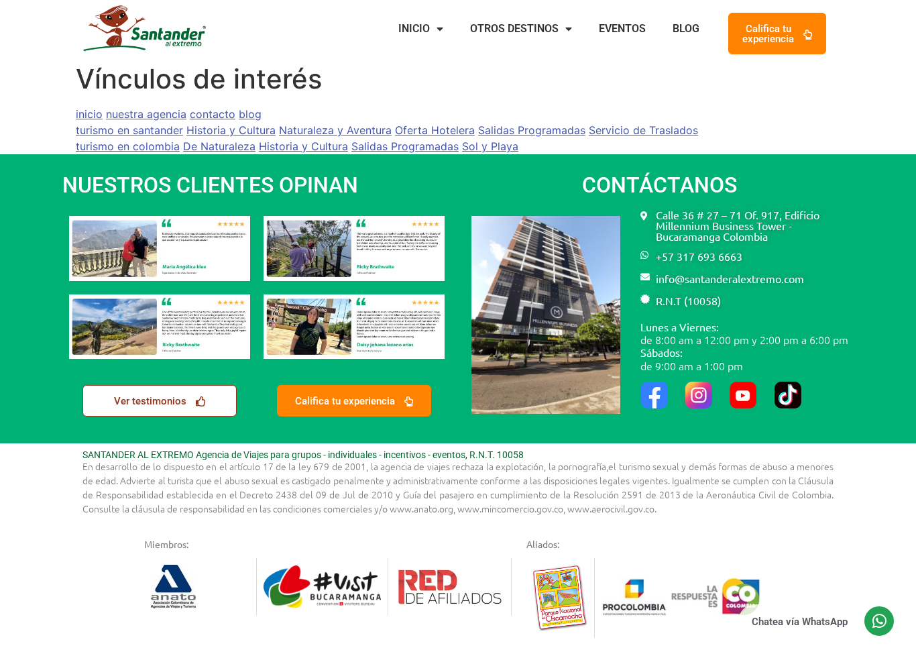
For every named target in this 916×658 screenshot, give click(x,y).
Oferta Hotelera (435, 130)
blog (250, 114)
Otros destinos (514, 28)
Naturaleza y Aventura (335, 130)
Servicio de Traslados (643, 130)
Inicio (414, 28)
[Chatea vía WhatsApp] (879, 621)
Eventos (622, 28)
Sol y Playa (490, 146)
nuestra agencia (146, 114)
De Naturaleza (219, 146)
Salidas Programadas (531, 130)
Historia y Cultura (231, 130)
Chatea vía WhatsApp (800, 622)
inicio (89, 114)
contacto (212, 114)
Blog (686, 28)
